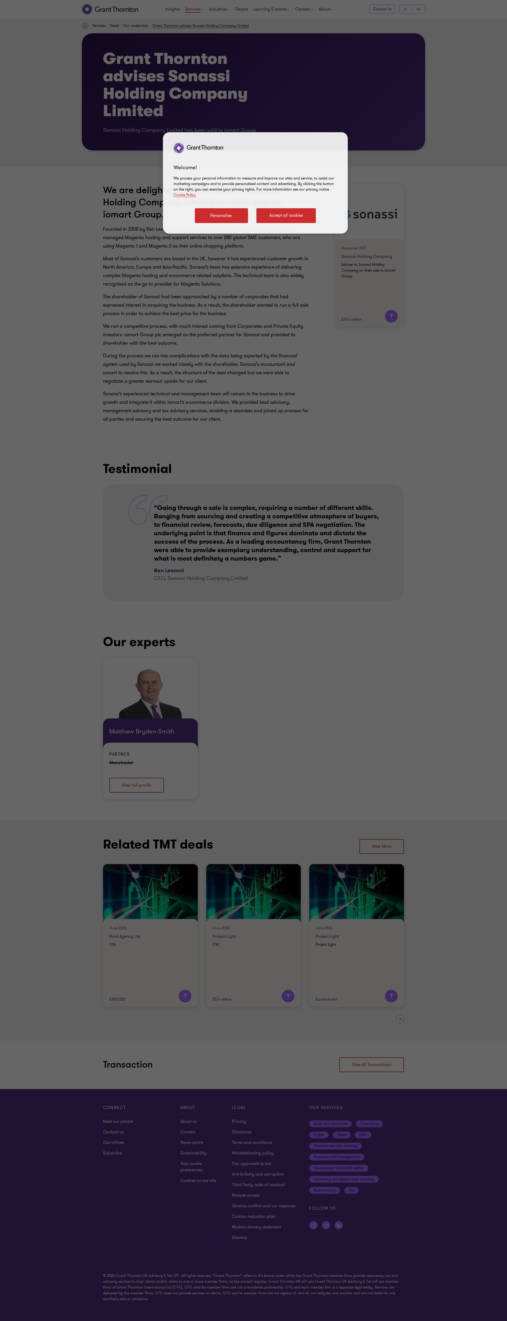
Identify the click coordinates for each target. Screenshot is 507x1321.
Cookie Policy (184, 194)
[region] (255, 183)
